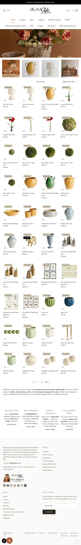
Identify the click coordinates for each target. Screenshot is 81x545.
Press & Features (48, 455)
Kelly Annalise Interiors (68, 26)
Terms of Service (74, 533)
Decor (32, 20)
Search (5, 496)
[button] (4, 540)
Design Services (48, 470)
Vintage (40, 26)
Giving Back (46, 458)
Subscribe (49, 512)
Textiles (67, 20)
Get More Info (11, 424)
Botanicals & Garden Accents (15, 26)
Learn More (69, 429)
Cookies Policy (63, 533)
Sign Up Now (31, 426)
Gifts (31, 26)
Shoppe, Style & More (49, 464)
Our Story (46, 452)
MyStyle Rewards (8, 515)
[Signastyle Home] (40, 11)
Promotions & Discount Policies (13, 512)
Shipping (6, 506)
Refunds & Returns (8, 509)
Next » (47, 382)
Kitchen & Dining (54, 20)
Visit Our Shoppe (48, 461)
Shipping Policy (74, 536)
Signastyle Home (7, 533)
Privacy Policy (41, 533)
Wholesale (6, 518)
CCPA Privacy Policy (53, 533)
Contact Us (6, 503)
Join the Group (50, 429)
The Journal (51, 26)
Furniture (22, 20)
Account (5, 500)
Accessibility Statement (30, 533)
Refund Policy (64, 536)
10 (42, 382)
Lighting (41, 20)
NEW (13, 20)
